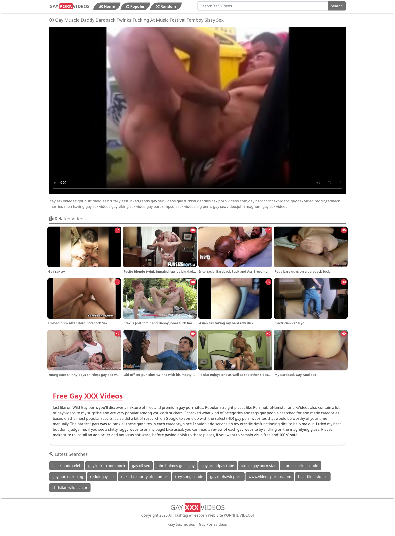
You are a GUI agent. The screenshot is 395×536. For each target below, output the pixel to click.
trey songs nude (189, 476)
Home (109, 6)
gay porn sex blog (67, 476)
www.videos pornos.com (269, 476)
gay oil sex (141, 465)
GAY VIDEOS (69, 6)
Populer (136, 6)
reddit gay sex (102, 476)
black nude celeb (66, 465)
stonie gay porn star (258, 465)
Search (337, 5)
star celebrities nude (300, 465)
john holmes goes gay (176, 465)
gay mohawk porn (226, 476)
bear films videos (313, 476)
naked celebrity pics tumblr (144, 476)
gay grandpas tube (217, 465)
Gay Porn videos (213, 524)
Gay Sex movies (181, 524)
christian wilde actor (70, 487)
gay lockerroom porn (106, 465)
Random (168, 6)
